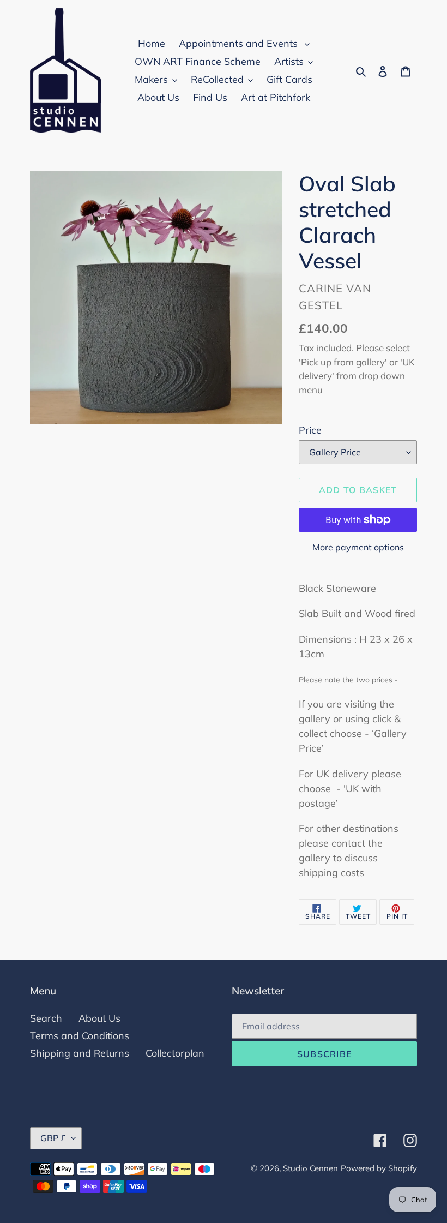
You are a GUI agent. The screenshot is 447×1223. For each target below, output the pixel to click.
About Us (99, 1018)
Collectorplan (175, 1053)
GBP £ (53, 1137)
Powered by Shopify (379, 1168)
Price (310, 430)
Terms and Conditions (79, 1035)
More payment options (358, 547)
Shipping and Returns (79, 1053)
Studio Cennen (310, 1168)
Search (46, 1018)
